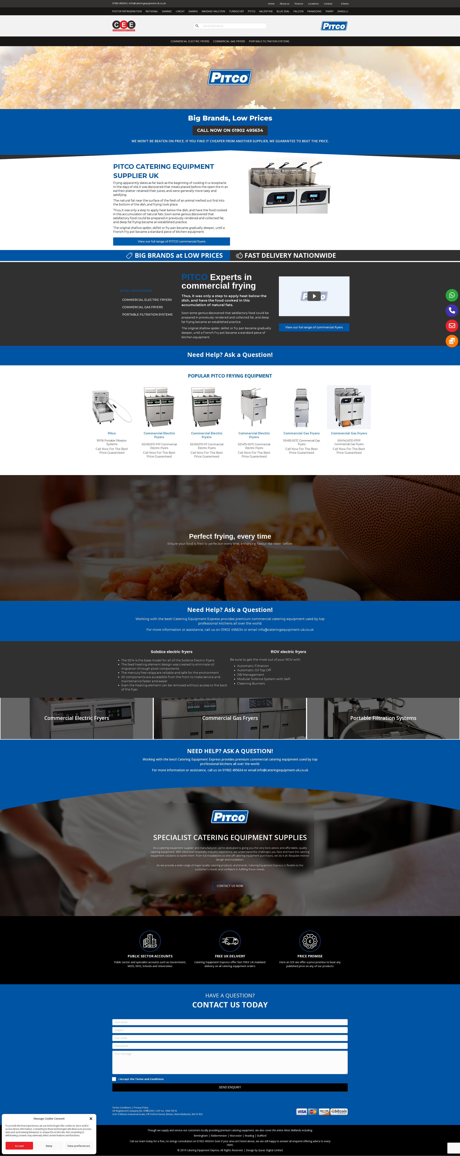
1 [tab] (221, 465)
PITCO (251, 11)
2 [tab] (224, 465)
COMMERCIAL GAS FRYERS (229, 41)
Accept (19, 1146)
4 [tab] (232, 465)
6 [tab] (239, 465)
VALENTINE (266, 11)
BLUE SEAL (283, 11)
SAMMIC (167, 11)
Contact (328, 3)
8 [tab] (246, 465)
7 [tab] (242, 465)
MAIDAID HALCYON (213, 11)
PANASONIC (314, 11)
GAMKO (193, 11)
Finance (299, 3)
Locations (313, 3)
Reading (249, 1135)
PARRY (330, 11)
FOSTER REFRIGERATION (127, 11)
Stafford (261, 1135)
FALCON (298, 11)
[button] (91, 1118)
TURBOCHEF (236, 11)
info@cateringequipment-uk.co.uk (286, 630)
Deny (49, 1146)
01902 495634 (232, 630)
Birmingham (201, 1135)
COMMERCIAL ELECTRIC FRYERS (190, 41)
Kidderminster (219, 1135)
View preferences (78, 1146)
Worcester (236, 1135)
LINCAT (180, 11)
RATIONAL (152, 11)
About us (284, 3)
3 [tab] (228, 465)
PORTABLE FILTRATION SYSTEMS (269, 41)
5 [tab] (235, 465)
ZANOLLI (342, 11)
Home (271, 3)
